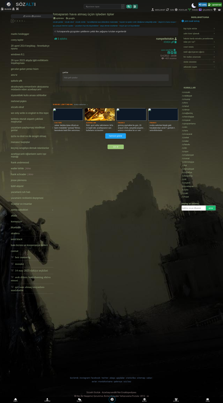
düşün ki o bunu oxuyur (167, 22)
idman (186, 110)
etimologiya (188, 162)
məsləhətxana (200, 17)
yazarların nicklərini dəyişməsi (27, 198)
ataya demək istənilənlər (109, 26)
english (186, 183)
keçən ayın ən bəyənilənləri (130, 26)
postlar (182, 9)
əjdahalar (60, 18)
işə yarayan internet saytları (63, 26)
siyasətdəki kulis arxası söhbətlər (28, 95)
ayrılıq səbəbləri (32, 209)
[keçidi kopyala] (175, 42)
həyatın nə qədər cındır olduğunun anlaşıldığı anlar (138, 22)
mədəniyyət (188, 155)
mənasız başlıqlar (20, 142)
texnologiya (188, 117)
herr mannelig (22, 257)
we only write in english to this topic (30, 113)
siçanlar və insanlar (21, 204)
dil (184, 179)
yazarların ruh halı (20, 192)
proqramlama (189, 124)
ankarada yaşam (199, 67)
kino (185, 103)
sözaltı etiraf (17, 107)
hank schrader (22, 174)
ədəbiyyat (187, 96)
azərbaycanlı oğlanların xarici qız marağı (28, 155)
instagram (85, 378)
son (172, 9)
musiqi (186, 99)
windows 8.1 (17, 54)
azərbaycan (188, 186)
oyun (185, 151)
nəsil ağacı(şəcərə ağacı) (199, 52)
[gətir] (129, 6)
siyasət (186, 120)
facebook (95, 378)
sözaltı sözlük (80, 22)
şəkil (185, 193)
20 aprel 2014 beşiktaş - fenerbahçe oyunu (30, 47)
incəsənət (187, 134)
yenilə (28, 16)
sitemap (141, 378)
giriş (204, 4)
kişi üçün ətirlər (199, 28)
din (184, 148)
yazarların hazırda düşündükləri (86, 26)
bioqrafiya (187, 176)
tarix (185, 131)
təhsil (185, 106)
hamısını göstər (115, 136)
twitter (104, 378)
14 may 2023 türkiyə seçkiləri (31, 270)
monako (19, 263)
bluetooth (16, 227)
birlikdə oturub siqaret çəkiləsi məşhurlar (27, 120)
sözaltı (186, 92)
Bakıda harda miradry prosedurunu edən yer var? (199, 40)
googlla (71, 18)
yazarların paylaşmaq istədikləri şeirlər (32, 129)
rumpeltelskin (165, 38)
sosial (185, 158)
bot (184, 165)
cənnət (14, 251)
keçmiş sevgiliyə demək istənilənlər (32, 148)
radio (195, 9)
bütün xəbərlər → (81, 105)
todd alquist (17, 186)
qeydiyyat (216, 4)
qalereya (207, 9)
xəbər (185, 141)
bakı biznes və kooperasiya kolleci (29, 245)
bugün (7, 9)
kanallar (190, 87)
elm (184, 127)
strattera (15, 233)
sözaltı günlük (58, 22)
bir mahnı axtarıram (199, 57)
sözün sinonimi (199, 62)
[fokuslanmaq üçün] (18, 9)
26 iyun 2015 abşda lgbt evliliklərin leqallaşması (29, 61)
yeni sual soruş (191, 21)
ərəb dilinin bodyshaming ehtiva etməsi (31, 279)
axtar (211, 208)
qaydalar (120, 378)
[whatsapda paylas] (175, 52)
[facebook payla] (169, 52)
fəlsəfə (186, 145)
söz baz (127, 381)
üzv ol (115, 147)
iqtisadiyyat (188, 169)
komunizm (16, 221)
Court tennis (199, 47)
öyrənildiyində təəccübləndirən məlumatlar (102, 22)
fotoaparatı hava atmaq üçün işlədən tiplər (83, 14)
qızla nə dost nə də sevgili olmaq (28, 136)
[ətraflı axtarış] (135, 6)
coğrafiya (187, 172)
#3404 (167, 42)
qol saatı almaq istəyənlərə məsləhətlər (27, 289)
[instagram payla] (172, 52)
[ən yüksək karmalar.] (219, 9)
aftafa (14, 215)
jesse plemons (19, 180)
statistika (131, 378)
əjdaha (62, 38)
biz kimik (74, 378)
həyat (185, 197)
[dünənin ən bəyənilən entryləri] (215, 9)
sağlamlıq (187, 113)
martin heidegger (20, 34)
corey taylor (17, 40)
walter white (21, 168)
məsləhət (160, 9)
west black (16, 239)
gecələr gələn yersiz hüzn (25, 69)
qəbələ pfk (16, 80)
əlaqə (112, 378)
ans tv (14, 75)
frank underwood (20, 162)
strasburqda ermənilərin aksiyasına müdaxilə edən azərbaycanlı (30, 88)
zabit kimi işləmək (199, 33)
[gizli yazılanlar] (14, 9)
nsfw (185, 190)
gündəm (37, 16)
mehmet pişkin (19, 101)
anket (185, 138)
